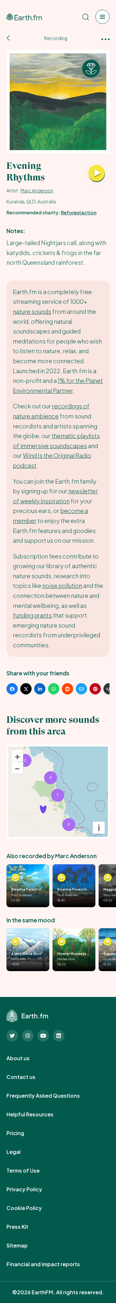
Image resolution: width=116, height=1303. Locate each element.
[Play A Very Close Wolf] (15, 942)
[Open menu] (102, 17)
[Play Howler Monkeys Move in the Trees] (61, 942)
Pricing (22, 1133)
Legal (20, 1152)
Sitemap (24, 1245)
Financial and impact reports (50, 1264)
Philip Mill (18, 959)
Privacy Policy (31, 1189)
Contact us (28, 1077)
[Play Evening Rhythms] (97, 174)
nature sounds (32, 311)
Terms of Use (30, 1171)
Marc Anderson (37, 190)
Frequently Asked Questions (50, 1096)
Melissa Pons (66, 959)
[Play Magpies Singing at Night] (107, 878)
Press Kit (24, 1227)
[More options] (106, 39)
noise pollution (62, 585)
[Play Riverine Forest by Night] (61, 878)
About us (25, 1058)
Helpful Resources (37, 1114)
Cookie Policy (31, 1208)
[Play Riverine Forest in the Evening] (15, 878)
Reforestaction (78, 212)
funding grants (32, 615)
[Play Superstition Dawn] (107, 942)
